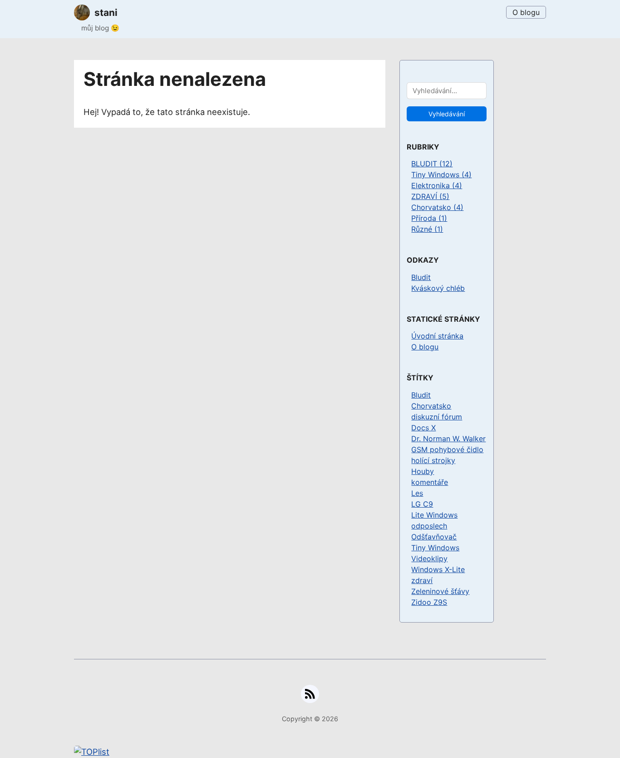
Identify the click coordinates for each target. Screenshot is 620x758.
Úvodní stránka (437, 335)
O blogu (526, 12)
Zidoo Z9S (429, 602)
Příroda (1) (429, 218)
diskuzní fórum (436, 416)
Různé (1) (427, 229)
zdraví (422, 580)
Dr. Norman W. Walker (448, 438)
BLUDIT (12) (432, 163)
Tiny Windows (435, 547)
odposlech (429, 525)
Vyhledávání (446, 114)
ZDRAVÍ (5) (430, 196)
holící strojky (433, 460)
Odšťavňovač (434, 536)
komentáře (429, 482)
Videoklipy (429, 558)
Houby (422, 471)
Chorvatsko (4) (437, 207)
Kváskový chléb (438, 288)
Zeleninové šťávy (440, 591)
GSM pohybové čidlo (447, 449)
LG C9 (422, 504)
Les (417, 493)
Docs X (423, 427)
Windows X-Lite (438, 569)
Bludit (421, 277)
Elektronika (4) (436, 185)
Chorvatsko (431, 405)
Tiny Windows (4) (441, 174)
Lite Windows (434, 514)
